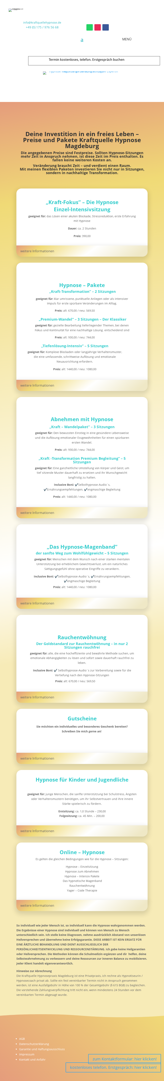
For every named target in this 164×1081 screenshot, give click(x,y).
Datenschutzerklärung (34, 1044)
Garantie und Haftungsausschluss (42, 1049)
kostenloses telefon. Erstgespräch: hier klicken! (113, 1067)
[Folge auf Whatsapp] (89, 27)
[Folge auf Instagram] (97, 27)
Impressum (26, 1054)
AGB (22, 1039)
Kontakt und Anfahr (32, 1059)
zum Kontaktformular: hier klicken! (125, 1059)
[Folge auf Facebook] (105, 27)
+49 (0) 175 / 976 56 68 (42, 27)
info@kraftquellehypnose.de (42, 22)
